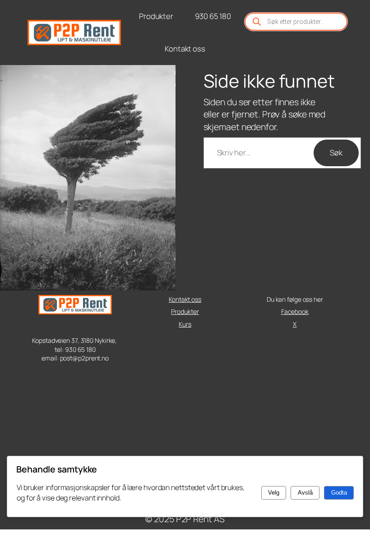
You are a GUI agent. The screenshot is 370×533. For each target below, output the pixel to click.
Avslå (305, 492)
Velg (273, 492)
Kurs (185, 324)
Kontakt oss (185, 299)
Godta (339, 492)
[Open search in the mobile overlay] (296, 22)
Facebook (295, 311)
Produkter (185, 311)
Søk (336, 152)
